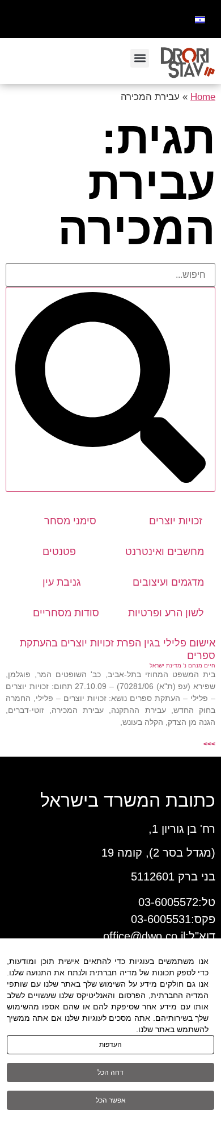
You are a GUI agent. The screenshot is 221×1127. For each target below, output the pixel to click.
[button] (139, 58)
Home (202, 96)
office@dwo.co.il (144, 936)
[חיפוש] (110, 389)
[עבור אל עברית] (200, 19)
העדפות (110, 1045)
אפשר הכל (111, 1100)
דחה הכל (110, 1072)
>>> (209, 744)
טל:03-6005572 (176, 902)
